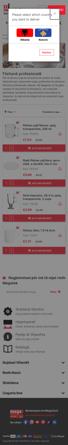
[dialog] (34, 222)
